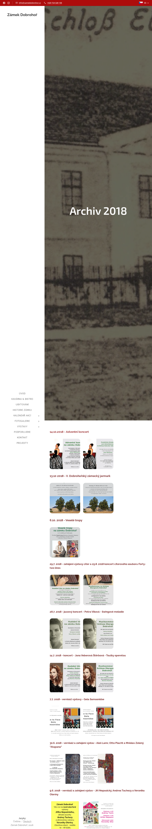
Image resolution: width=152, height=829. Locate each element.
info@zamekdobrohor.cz (30, 2)
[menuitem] (22, 393)
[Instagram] (8, 2)
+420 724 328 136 (54, 2)
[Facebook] (4, 2)
